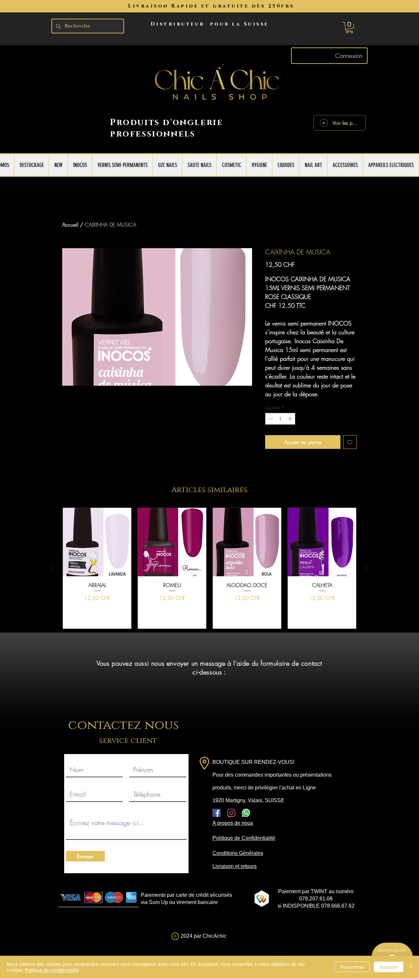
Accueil (70, 224)
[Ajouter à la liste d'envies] (350, 442)
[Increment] (291, 418)
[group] (209, 568)
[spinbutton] (280, 418)
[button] (349, 27)
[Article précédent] (53, 568)
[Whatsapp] (246, 813)
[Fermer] (411, 967)
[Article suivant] (366, 568)
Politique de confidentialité (52, 970)
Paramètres (352, 967)
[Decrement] (270, 418)
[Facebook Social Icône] (216, 813)
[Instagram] (231, 813)
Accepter (388, 967)
